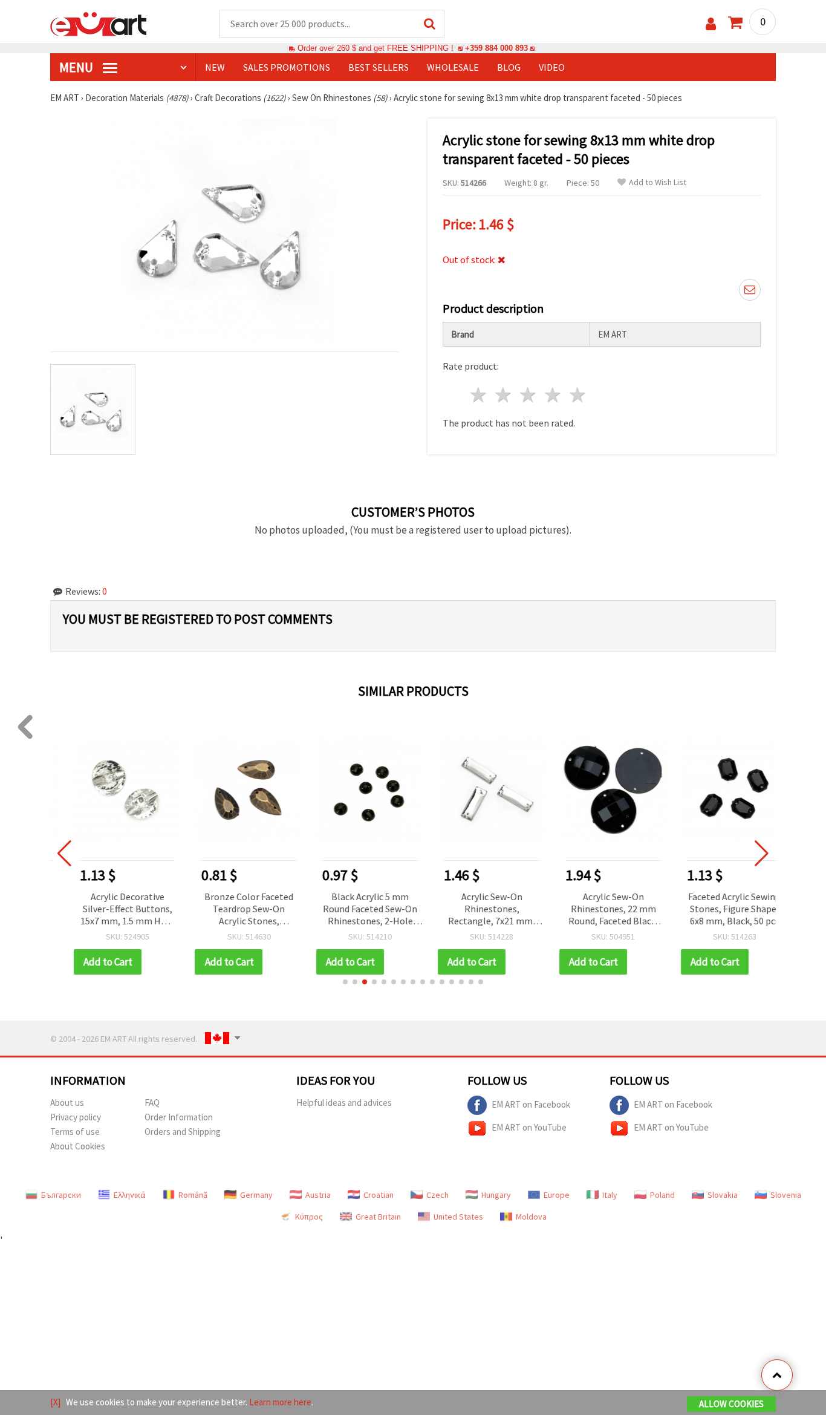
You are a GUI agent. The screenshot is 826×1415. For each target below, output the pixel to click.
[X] (55, 1402)
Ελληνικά (130, 1194)
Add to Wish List (657, 182)
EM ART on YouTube (529, 1126)
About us (67, 1102)
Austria (318, 1194)
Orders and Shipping (183, 1131)
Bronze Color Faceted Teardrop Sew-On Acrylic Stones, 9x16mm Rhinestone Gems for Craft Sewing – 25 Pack (230, 910)
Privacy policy (75, 1117)
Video (552, 67)
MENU (77, 67)
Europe (557, 1194)
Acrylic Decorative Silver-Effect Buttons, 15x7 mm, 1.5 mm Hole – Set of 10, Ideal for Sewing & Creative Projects (109, 910)
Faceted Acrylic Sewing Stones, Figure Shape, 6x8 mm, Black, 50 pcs (717, 909)
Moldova (531, 1216)
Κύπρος (309, 1216)
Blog (509, 67)
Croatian (378, 1194)
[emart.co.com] (98, 23)
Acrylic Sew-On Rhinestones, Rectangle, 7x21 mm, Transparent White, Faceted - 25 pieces (473, 910)
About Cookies (77, 1146)
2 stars (504, 394)
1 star (479, 394)
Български (61, 1194)
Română (192, 1194)
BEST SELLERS (378, 67)
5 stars (577, 394)
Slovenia (785, 1194)
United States (458, 1216)
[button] (345, 981)
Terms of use (75, 1131)
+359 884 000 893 (496, 48)
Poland (662, 1194)
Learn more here (280, 1402)
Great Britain (378, 1216)
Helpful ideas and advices (344, 1102)
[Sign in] (711, 24)
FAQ (152, 1102)
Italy (609, 1194)
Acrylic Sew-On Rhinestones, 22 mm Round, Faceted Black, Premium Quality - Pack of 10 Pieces (595, 910)
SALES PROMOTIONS (286, 67)
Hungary (496, 1194)
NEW (215, 67)
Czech (437, 1194)
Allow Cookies (731, 1404)
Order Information (179, 1117)
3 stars (528, 394)
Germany (256, 1194)
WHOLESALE (453, 67)
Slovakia (722, 1194)
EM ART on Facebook (531, 1103)
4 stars (553, 394)
